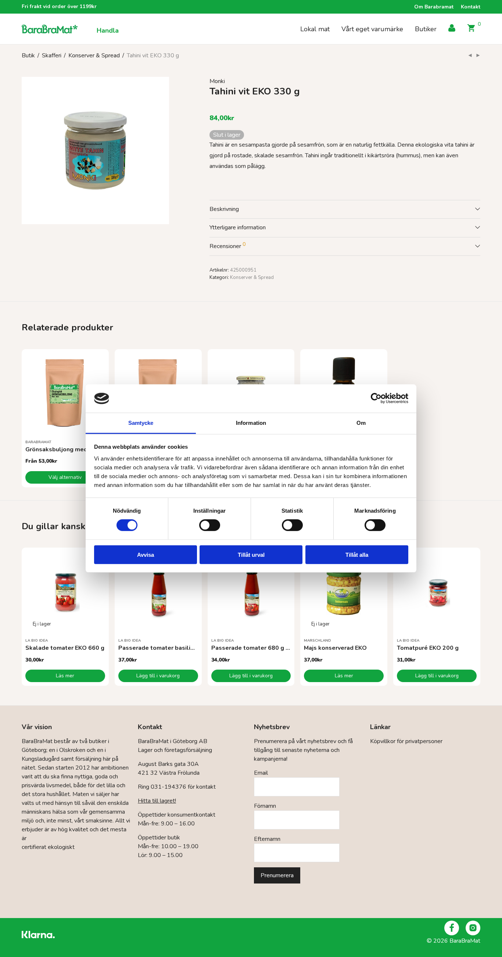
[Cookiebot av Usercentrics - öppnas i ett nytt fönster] (376, 398)
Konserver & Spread (94, 55)
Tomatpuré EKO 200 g (428, 648)
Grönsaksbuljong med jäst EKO (69, 449)
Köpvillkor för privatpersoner (406, 741)
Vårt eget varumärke (372, 29)
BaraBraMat (38, 442)
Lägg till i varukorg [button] (158, 675)
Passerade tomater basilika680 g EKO (172, 648)
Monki (217, 81)
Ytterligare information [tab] (237, 227)
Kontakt (470, 7)
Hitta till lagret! (157, 801)
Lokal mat (315, 29)
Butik (28, 55)
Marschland (317, 640)
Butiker (426, 29)
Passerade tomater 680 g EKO (254, 648)
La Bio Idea (36, 640)
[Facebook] (451, 928)
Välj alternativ (65, 477)
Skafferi (51, 55)
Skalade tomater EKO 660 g (64, 648)
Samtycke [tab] (141, 423)
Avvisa (145, 554)
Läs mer (65, 675)
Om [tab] (361, 423)
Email (261, 773)
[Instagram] (473, 928)
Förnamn (265, 806)
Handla (108, 30)
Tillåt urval (251, 554)
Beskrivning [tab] (224, 209)
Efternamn (267, 839)
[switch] (209, 525)
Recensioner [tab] (227, 245)
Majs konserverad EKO (335, 648)
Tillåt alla (356, 554)
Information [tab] (251, 423)
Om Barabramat (433, 7)
